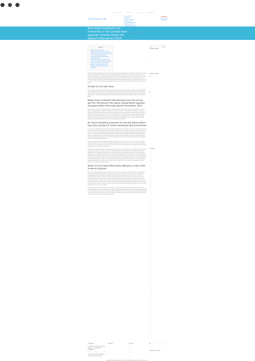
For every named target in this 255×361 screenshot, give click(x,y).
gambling (153, 232)
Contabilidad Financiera (130, 22)
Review (153, 296)
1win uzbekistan (155, 165)
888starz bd (154, 186)
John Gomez (161, 78)
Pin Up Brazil (154, 275)
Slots (152, 307)
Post (152, 288)
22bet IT (153, 181)
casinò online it (155, 224)
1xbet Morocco (155, 175)
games (153, 234)
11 (151, 152)
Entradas (135, 33)
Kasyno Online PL (155, 245)
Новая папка (154, 331)
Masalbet (153, 250)
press (152, 291)
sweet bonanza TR (156, 315)
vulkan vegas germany (157, 326)
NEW (152, 263)
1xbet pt (153, 176)
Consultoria (127, 17)
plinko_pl (153, 286)
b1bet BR (153, 200)
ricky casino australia (156, 301)
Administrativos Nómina (130, 25)
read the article (153, 89)
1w (152, 154)
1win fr (153, 159)
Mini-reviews (154, 251)
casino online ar (155, 223)
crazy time (154, 227)
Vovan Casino (154, 325)
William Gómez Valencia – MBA (159, 328)
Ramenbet (153, 294)
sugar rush (154, 312)
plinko (152, 282)
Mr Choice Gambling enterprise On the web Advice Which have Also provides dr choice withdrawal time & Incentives (101, 61)
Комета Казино (155, 330)
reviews (153, 299)
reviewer (153, 298)
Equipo (112, 351)
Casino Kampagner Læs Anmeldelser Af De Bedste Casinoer (158, 69)
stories (153, 310)
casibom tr (154, 215)
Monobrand (154, 255)
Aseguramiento (128, 16)
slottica (153, 309)
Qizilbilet (153, 293)
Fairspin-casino (155, 229)
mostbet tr (154, 258)
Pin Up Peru (154, 277)
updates (153, 318)
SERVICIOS (129, 12)
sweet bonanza (155, 314)
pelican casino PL (155, 272)
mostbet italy (154, 256)
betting (153, 208)
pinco (152, 278)
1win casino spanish (156, 157)
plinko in (153, 283)
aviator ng (154, 199)
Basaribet (153, 203)
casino (153, 218)
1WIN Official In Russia (157, 162)
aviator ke (153, 195)
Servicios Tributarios (129, 19)
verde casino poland (156, 322)
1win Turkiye (154, 164)
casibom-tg (154, 216)
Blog (152, 211)
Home (129, 33)
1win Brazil (154, 156)
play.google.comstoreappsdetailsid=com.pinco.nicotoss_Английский (168, 280)
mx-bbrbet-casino (156, 261)
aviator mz (154, 197)
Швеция (153, 333)
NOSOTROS (118, 12)
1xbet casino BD (155, 168)
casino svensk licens (156, 226)
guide (152, 239)
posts (152, 290)
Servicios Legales (128, 21)
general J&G (154, 235)
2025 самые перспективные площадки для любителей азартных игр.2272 (158, 58)
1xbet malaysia (155, 173)
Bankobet (153, 202)
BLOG (138, 12)
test (152, 317)
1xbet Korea (154, 170)
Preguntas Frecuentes (115, 349)
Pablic (152, 269)
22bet (152, 178)
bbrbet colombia (155, 205)
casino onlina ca (155, 221)
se (152, 302)
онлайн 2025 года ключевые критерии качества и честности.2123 (158, 53)
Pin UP (153, 274)
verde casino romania (156, 323)
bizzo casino (154, 210)
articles (153, 188)
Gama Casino (154, 231)
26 (152, 183)
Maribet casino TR (156, 248)
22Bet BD (153, 180)
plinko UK (153, 285)
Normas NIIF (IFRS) (129, 24)
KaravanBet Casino (156, 243)
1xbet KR (153, 172)
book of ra (154, 213)
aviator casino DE (155, 192)
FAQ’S (143, 12)
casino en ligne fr (155, 219)
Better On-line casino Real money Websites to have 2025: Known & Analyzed (99, 66)
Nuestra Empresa (114, 346)
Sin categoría (154, 304)
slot (152, 306)
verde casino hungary (156, 320)
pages (152, 270)
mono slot (153, 253)
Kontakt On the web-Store (97, 50)
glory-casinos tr (155, 237)
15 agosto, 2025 (153, 78)
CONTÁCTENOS (149, 12)
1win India (153, 160)
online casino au (155, 266)
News (152, 264)
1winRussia (154, 167)
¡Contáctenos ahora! (115, 352)
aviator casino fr (155, 194)
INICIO (112, 12)
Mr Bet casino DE (155, 259)
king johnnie (154, 247)
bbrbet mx (154, 207)
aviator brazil (154, 191)
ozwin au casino (155, 267)
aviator (153, 189)
